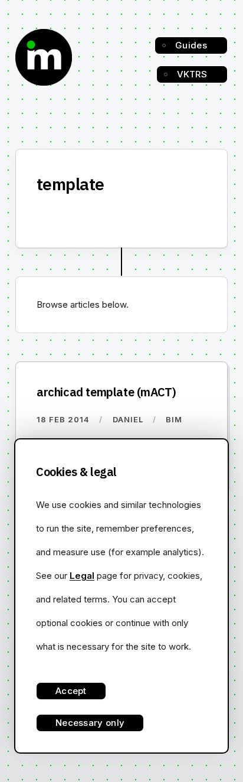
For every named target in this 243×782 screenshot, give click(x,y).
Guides (191, 45)
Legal (82, 575)
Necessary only (89, 722)
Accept (71, 690)
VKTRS (192, 74)
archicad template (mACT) (106, 392)
